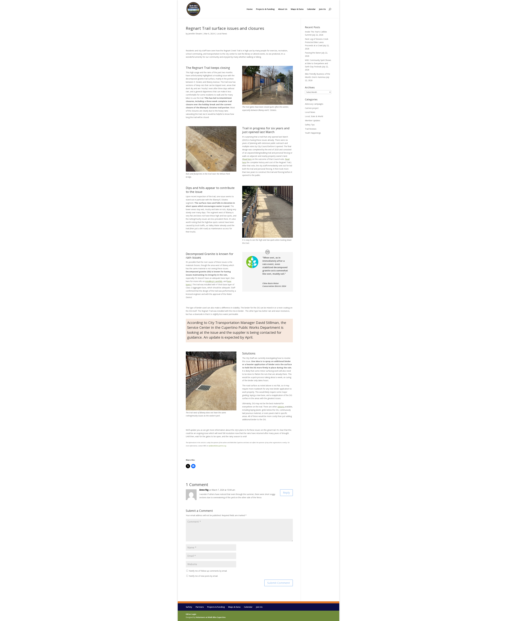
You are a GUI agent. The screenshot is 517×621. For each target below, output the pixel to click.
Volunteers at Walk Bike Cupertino (211, 617)
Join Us (322, 9)
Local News (222, 33)
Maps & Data (297, 9)
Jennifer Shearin (195, 33)
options (280, 406)
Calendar (311, 9)
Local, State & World (314, 116)
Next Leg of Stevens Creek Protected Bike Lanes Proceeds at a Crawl (316, 42)
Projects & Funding (265, 9)
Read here (247, 159)
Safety (189, 607)
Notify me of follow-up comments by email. (208, 571)
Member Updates (312, 120)
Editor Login (191, 614)
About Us (282, 9)
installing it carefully (213, 281)
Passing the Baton (313, 52)
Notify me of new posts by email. (203, 576)
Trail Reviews (310, 129)
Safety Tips (310, 124)
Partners (200, 607)
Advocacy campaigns (314, 104)
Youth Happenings (313, 133)
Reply (286, 492)
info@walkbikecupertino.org (217, 446)
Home (250, 9)
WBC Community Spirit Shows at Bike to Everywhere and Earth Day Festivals (318, 63)
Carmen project (312, 108)
